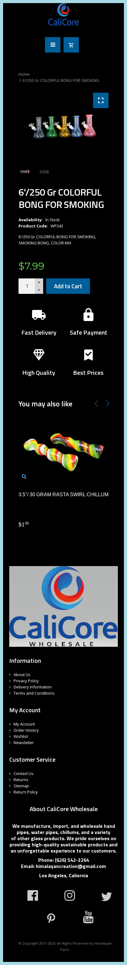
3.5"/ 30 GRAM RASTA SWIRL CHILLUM (63, 494)
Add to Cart (68, 285)
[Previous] (96, 403)
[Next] (107, 403)
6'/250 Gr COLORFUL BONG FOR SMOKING (61, 80)
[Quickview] (24, 476)
